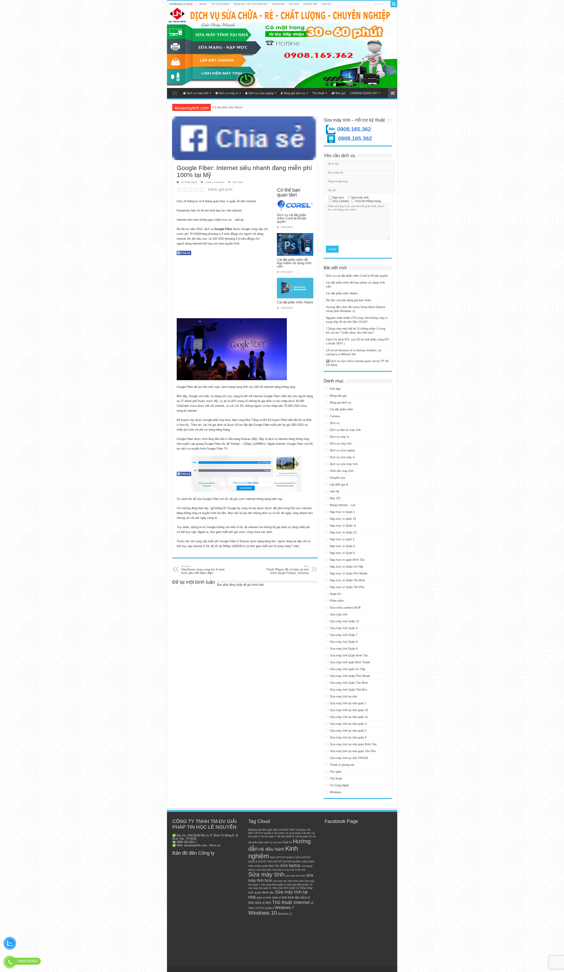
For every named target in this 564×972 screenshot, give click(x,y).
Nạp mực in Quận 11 (343, 525)
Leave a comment (214, 182)
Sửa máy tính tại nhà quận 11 (349, 717)
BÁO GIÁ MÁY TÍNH (284, 829)
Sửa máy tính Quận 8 (344, 641)
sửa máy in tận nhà (295, 869)
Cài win (306, 833)
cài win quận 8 (285, 836)
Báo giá (340, 93)
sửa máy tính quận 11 (259, 888)
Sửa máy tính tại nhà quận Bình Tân (353, 744)
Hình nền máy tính (341, 471)
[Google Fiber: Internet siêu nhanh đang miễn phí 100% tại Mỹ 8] (246, 474)
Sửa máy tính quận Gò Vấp (347, 669)
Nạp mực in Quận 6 (342, 553)
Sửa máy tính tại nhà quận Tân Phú (353, 751)
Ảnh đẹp (294, 4)
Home (203, 4)
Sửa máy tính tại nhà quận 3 (348, 723)
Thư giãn (335, 771)
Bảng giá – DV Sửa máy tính (251, 4)
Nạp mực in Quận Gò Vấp (346, 566)
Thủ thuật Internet (291, 902)
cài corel (279, 833)
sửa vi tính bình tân (285, 897)
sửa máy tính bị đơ (295, 875)
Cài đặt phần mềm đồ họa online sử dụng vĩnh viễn (294, 263)
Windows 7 (284, 907)
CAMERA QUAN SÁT (364, 93)
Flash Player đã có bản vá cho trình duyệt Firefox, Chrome (288, 570)
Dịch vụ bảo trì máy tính (345, 430)
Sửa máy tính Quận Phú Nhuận (350, 676)
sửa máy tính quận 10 (299, 884)
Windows (335, 792)
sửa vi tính (263, 897)
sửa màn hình (263, 869)
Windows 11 (285, 913)
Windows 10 (262, 913)
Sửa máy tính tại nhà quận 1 (348, 703)
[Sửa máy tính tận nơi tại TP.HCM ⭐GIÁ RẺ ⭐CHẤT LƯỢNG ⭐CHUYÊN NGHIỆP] (282, 47)
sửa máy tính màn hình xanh (288, 881)
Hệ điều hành (271, 849)
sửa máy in (278, 869)
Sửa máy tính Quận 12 (344, 621)
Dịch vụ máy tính (197, 93)
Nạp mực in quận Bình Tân (347, 559)
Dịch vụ (335, 423)
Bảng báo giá (338, 395)
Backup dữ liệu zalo (260, 829)
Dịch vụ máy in (228, 93)
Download (278, 4)
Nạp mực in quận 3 (342, 539)
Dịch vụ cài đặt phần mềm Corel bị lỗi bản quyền (291, 218)
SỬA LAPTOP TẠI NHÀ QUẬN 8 (284, 861)
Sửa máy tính (338, 614)
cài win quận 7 (268, 836)
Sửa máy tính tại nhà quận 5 (348, 730)
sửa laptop (290, 865)
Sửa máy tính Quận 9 (344, 648)
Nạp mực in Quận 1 (342, 512)
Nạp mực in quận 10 (343, 518)
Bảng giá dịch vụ (294, 93)
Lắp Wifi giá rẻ (339, 484)
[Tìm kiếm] (394, 4)
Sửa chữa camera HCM (345, 607)
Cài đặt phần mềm (341, 409)
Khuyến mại (337, 477)
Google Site (310, 4)
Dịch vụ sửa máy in (342, 457)
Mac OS (335, 498)
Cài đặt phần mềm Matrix (295, 302)
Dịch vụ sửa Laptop (261, 93)
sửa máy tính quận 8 (273, 884)
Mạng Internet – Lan (342, 505)
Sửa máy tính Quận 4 (344, 628)
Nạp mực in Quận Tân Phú (347, 587)
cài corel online (293, 833)
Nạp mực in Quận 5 (342, 546)
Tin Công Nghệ (220, 4)
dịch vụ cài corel (273, 842)
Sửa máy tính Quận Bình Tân (349, 655)
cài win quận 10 (303, 836)
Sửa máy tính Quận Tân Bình (349, 682)
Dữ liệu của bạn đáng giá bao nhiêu (234, 107)
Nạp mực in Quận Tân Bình (347, 580)
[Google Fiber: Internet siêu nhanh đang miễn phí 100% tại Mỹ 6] (232, 349)
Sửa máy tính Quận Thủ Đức (348, 689)
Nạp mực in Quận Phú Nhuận (348, 573)
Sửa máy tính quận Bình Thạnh (350, 662)
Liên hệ (326, 4)
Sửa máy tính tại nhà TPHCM (349, 758)
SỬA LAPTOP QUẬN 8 (282, 857)
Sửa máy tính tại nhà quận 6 (348, 737)
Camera (335, 416)
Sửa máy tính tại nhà (343, 696)
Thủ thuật (318, 93)
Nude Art (335, 594)
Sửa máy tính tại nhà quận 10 (349, 710)
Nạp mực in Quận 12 (343, 532)
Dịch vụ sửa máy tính (344, 464)
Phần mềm (337, 600)
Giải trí (287, 842)
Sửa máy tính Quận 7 (344, 635)
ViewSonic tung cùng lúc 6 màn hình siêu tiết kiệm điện (203, 570)
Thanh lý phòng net (342, 764)
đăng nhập (235, 584)
